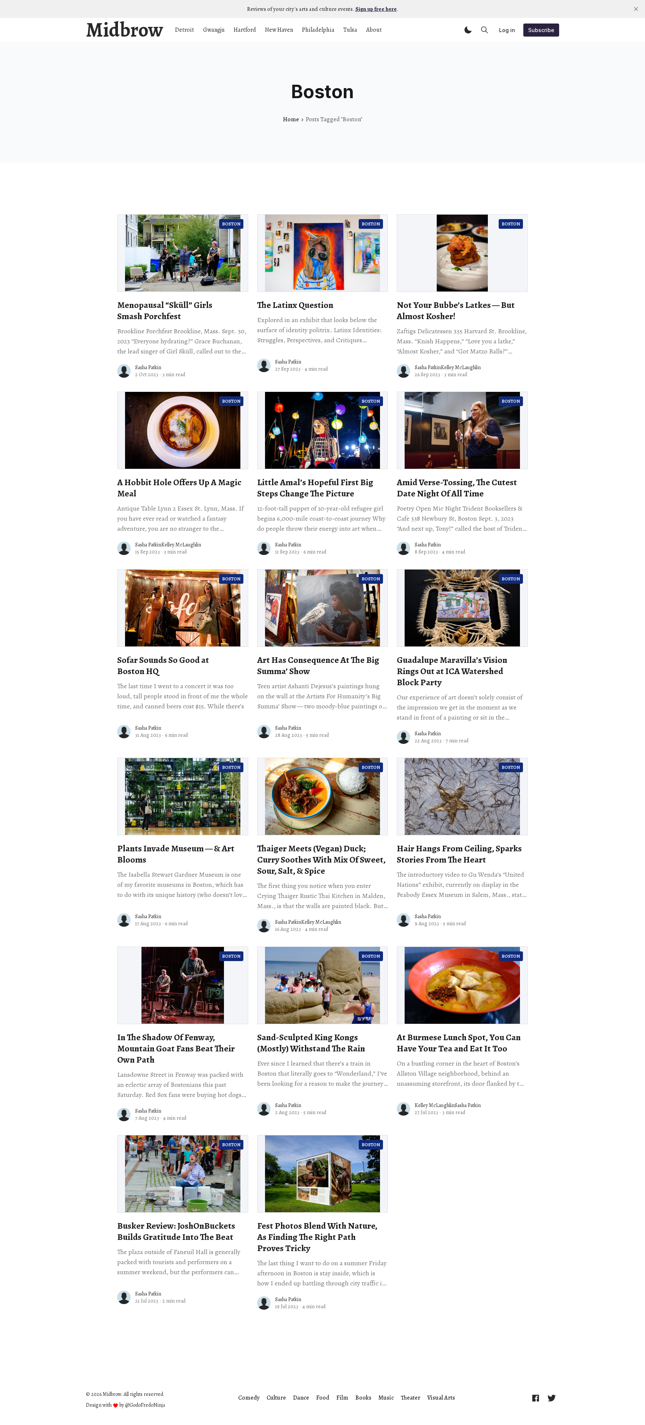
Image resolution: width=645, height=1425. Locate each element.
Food (322, 1398)
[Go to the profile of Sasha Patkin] (124, 371)
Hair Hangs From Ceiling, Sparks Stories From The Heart (459, 854)
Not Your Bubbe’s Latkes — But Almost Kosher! (456, 310)
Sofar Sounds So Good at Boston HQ (163, 665)
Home (291, 119)
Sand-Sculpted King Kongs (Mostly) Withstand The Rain (311, 1043)
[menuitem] (248, 1397)
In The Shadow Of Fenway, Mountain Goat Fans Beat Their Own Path (176, 1048)
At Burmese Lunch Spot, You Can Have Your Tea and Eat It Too (459, 1043)
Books (363, 1398)
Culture (276, 1398)
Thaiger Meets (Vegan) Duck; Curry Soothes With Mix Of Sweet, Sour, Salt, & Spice (321, 859)
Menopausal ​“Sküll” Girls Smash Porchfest (164, 310)
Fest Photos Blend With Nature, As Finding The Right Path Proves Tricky (317, 1237)
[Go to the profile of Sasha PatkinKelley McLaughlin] (403, 371)
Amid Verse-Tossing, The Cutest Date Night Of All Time (457, 488)
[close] (636, 9)
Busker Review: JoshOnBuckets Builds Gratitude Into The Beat (176, 1231)
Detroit (184, 30)
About (374, 30)
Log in (507, 30)
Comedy (248, 1398)
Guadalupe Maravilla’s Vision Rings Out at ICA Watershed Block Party (452, 671)
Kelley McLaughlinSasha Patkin (448, 1105)
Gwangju (214, 30)
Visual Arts (441, 1398)
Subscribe (541, 30)
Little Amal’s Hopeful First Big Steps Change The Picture (315, 488)
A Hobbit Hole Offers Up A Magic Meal (179, 488)
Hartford (245, 30)
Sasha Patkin (148, 367)
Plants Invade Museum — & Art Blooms (175, 854)
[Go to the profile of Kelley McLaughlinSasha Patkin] (403, 1109)
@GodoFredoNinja (145, 1405)
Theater (410, 1398)
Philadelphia (318, 30)
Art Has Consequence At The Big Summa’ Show (318, 665)
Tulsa (350, 30)
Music (386, 1398)
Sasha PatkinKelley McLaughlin (448, 367)
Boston (231, 224)
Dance (301, 1398)
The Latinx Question (295, 305)
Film (342, 1398)
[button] (468, 29)
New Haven (279, 30)
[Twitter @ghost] (551, 1398)
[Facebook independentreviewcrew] (535, 1398)
